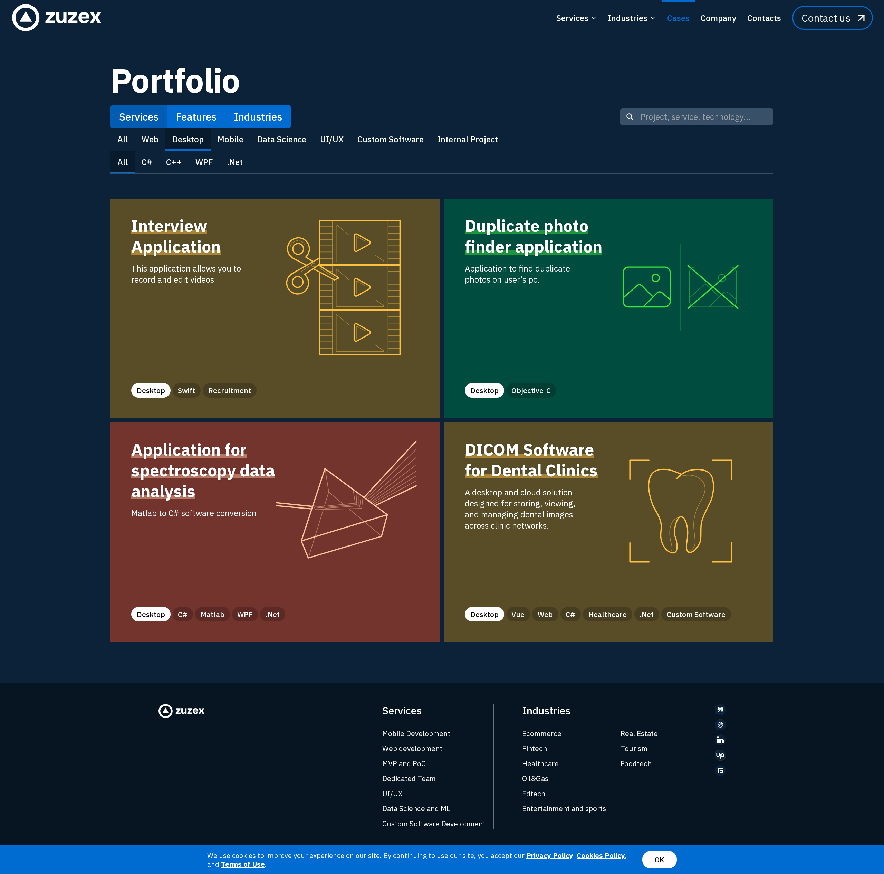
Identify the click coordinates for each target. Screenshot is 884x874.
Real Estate (639, 733)
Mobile (230, 139)
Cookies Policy (601, 855)
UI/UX (332, 139)
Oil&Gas (535, 778)
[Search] (630, 117)
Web (150, 139)
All (122, 139)
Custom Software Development (434, 823)
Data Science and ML (416, 808)
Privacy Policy (549, 855)
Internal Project (468, 139)
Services (138, 116)
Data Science (281, 139)
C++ (174, 162)
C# (147, 162)
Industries (258, 116)
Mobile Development (416, 733)
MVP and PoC (404, 763)
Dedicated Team (409, 778)
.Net (235, 162)
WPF (204, 162)
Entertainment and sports (564, 808)
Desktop (188, 139)
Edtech (533, 793)
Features (196, 116)
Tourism (634, 748)
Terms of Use (243, 864)
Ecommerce (541, 733)
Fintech (534, 748)
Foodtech (636, 763)
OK (659, 859)
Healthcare (540, 763)
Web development (412, 748)
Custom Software (390, 139)
